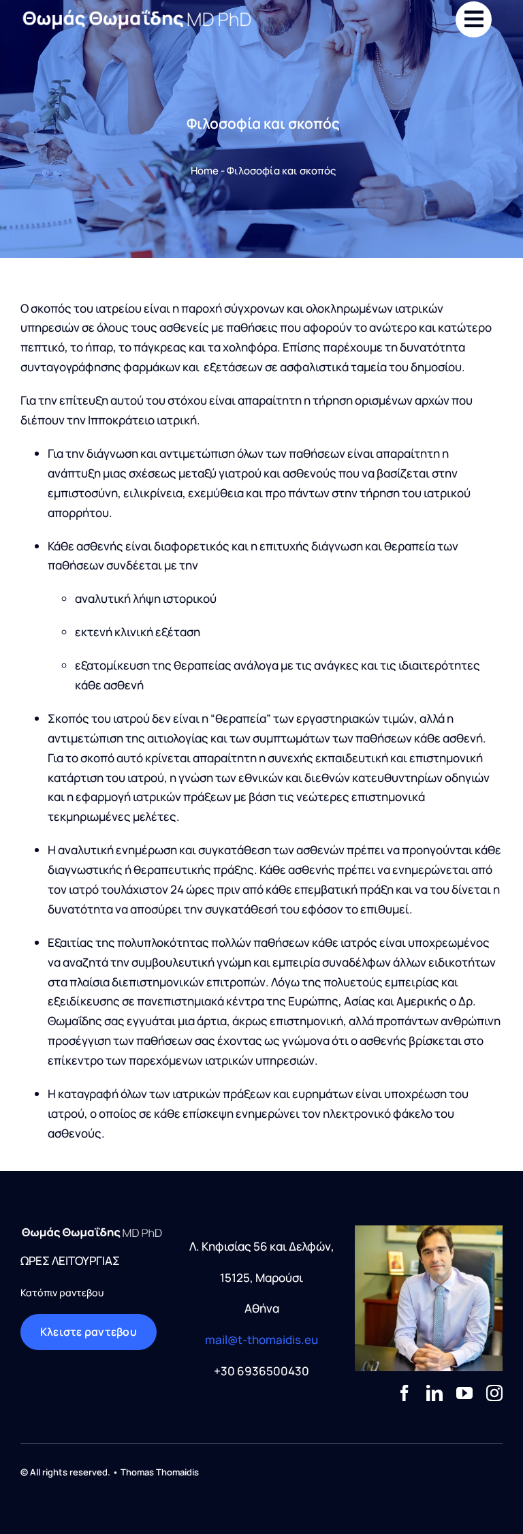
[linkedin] (434, 1393)
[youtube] (464, 1393)
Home (205, 170)
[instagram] (494, 1393)
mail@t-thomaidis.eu (261, 1339)
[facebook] (404, 1393)
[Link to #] (474, 19)
